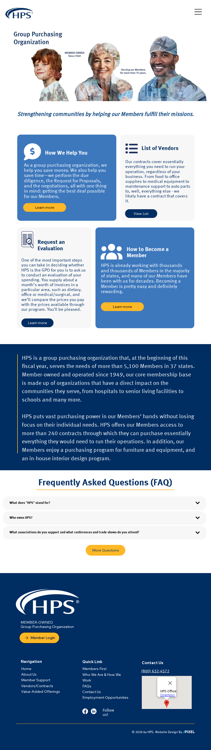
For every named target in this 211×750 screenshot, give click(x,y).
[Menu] (198, 11)
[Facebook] (85, 711)
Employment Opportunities (105, 697)
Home (26, 668)
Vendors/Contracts (37, 686)
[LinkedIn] (93, 711)
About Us (29, 674)
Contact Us (91, 691)
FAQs (87, 686)
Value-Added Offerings (40, 691)
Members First (94, 668)
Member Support (35, 680)
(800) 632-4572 (155, 671)
